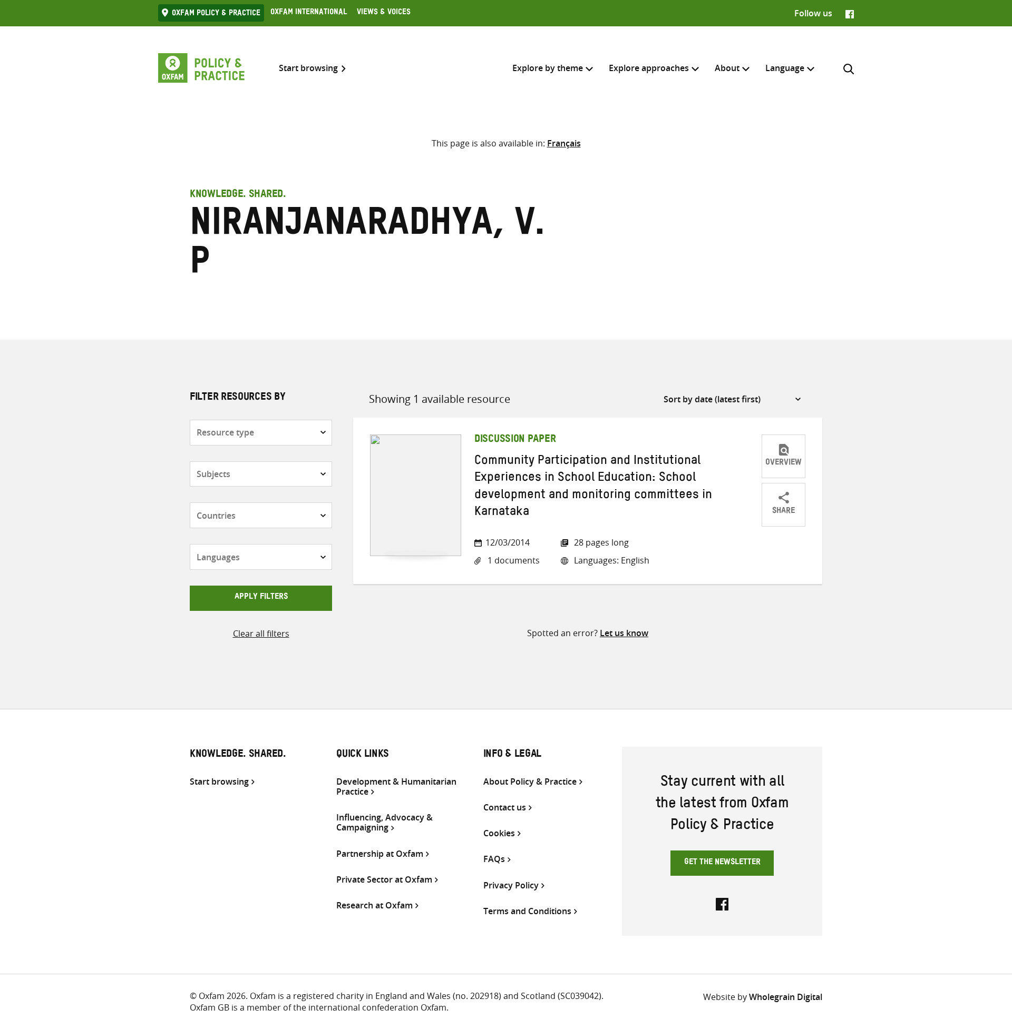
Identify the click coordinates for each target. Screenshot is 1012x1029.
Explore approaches (649, 68)
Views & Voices (384, 13)
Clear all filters (261, 633)
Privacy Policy (511, 885)
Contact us (504, 808)
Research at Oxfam (374, 906)
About (727, 68)
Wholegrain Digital (785, 997)
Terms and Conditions (527, 911)
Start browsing (308, 68)
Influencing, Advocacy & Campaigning (384, 823)
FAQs (494, 859)
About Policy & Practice (530, 782)
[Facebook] (849, 13)
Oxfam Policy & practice (216, 14)
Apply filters (261, 598)
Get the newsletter (722, 863)
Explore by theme (547, 68)
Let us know (624, 633)
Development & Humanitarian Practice (396, 787)
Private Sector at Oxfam (384, 880)
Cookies (499, 833)
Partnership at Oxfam (379, 854)
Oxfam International (308, 13)
